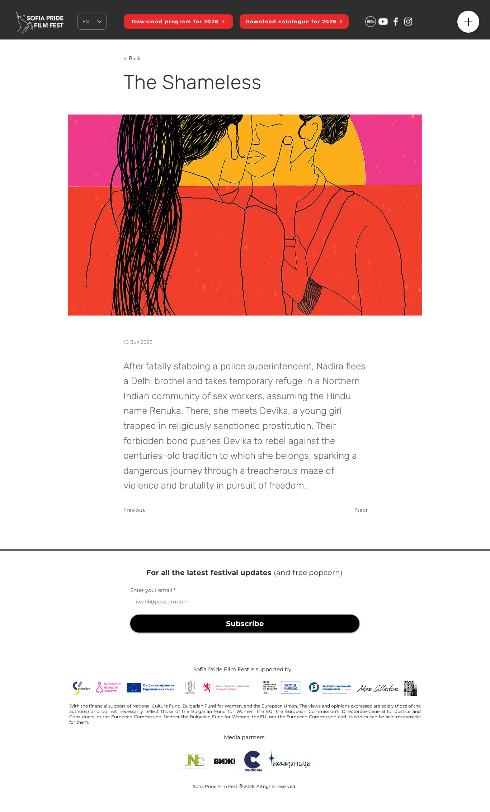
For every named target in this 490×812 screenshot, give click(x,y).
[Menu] (468, 22)
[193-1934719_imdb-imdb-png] (370, 21)
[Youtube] (383, 21)
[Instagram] (408, 21)
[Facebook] (395, 21)
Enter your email (151, 590)
